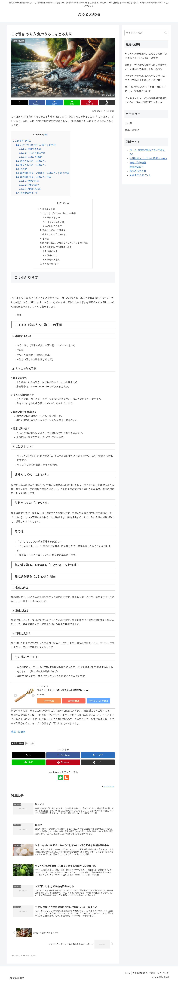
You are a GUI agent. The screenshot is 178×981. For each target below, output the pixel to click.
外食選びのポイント (140, 175)
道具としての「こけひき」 (31, 161)
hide (45, 134)
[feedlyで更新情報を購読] (60, 777)
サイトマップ (162, 973)
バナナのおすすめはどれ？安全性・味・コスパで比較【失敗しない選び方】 (146, 78)
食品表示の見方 (138, 171)
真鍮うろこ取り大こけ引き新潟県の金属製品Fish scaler (63, 690)
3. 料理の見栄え (30, 189)
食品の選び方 (137, 166)
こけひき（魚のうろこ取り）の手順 (36, 145)
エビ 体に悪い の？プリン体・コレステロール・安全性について (145, 89)
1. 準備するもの (30, 149)
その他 (21, 169)
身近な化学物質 (138, 162)
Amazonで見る (49, 701)
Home (127, 973)
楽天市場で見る (73, 701)
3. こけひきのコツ (31, 157)
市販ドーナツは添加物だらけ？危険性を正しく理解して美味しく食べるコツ (146, 67)
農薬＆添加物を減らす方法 (144, 973)
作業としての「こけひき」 (31, 165)
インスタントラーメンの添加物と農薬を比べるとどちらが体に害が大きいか (146, 100)
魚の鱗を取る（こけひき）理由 (33, 177)
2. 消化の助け (29, 185)
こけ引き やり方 (22, 141)
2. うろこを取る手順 (32, 153)
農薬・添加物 (18, 731)
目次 (59, 203)
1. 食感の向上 (29, 181)
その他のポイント (27, 193)
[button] (107, 102)
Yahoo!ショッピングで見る (98, 701)
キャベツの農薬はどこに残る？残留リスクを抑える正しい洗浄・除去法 (146, 56)
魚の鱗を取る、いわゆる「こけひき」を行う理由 (42, 173)
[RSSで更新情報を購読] (66, 777)
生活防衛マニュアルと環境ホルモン (148, 158)
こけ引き (31, 743)
